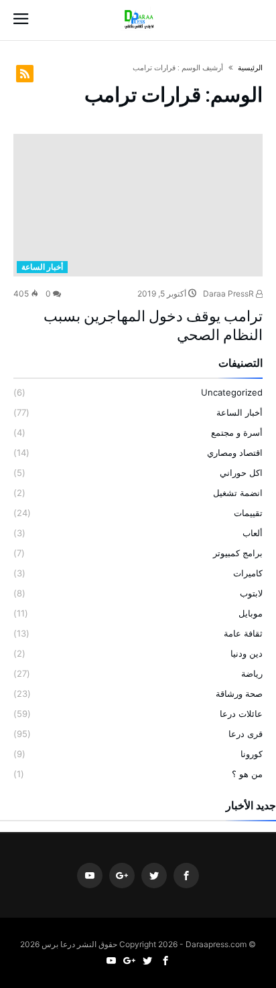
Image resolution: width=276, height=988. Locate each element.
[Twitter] (154, 876)
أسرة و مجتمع (237, 432)
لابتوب (251, 593)
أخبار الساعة (42, 266)
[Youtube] (89, 876)
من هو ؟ (247, 773)
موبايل (250, 613)
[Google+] (122, 876)
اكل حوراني (241, 472)
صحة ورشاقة (239, 693)
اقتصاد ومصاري (235, 452)
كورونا (251, 753)
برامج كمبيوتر (238, 553)
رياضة (252, 673)
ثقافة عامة (243, 633)
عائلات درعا (241, 713)
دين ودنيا (246, 653)
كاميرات (248, 573)
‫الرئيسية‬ (250, 67)
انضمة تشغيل (238, 492)
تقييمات (248, 512)
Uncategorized (232, 392)
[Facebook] (186, 876)
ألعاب (253, 532)
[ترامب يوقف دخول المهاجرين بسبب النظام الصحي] (138, 205)
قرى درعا (245, 733)
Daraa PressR (229, 294)
